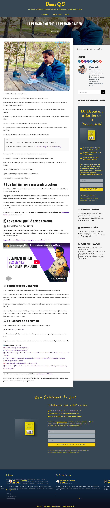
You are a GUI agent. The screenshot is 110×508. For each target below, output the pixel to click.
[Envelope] (100, 61)
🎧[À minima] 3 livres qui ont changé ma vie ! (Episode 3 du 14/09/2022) (91, 252)
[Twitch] (85, 61)
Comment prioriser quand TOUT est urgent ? (91, 231)
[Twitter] (91, 61)
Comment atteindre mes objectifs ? (89, 217)
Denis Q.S (55, 4)
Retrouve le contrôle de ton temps (88, 233)
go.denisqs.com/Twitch (44, 374)
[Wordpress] (79, 61)
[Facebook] (88, 61)
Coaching (45, 14)
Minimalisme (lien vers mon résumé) (48, 147)
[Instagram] (94, 61)
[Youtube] (82, 61)
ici (12, 330)
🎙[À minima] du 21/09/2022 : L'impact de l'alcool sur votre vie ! (90, 248)
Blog (67, 14)
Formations (57, 14)
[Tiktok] (97, 61)
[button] (78, 493)
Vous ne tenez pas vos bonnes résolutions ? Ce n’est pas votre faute (91, 219)
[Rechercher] (103, 92)
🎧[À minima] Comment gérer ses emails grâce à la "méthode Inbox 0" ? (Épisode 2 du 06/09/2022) (91, 256)
